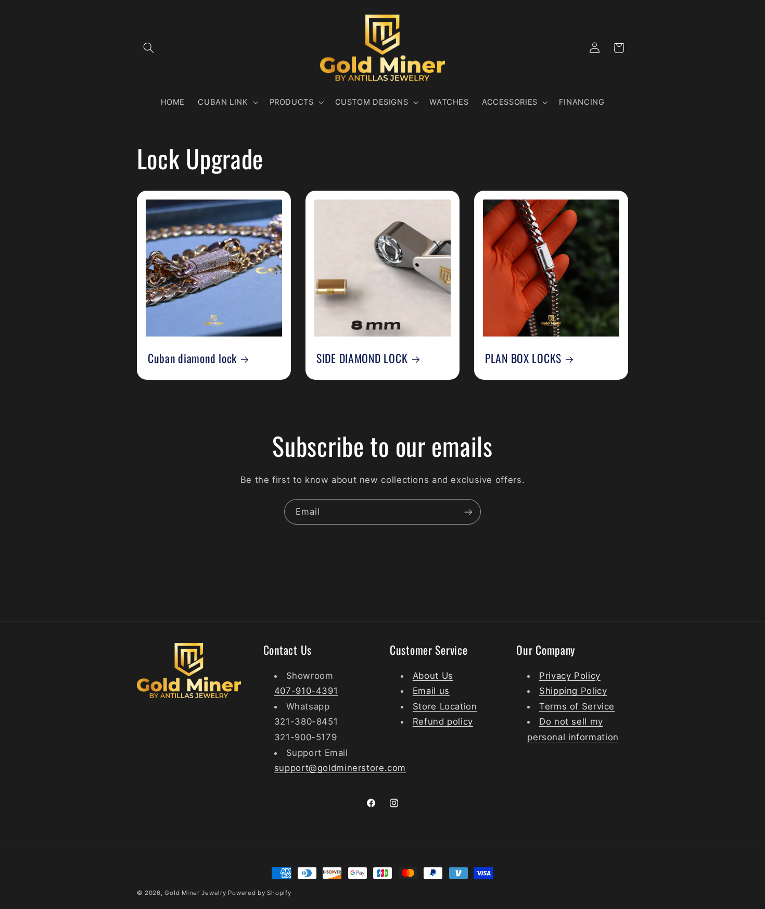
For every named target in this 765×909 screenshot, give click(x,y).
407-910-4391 (306, 690)
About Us (433, 675)
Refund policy (443, 721)
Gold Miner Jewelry (196, 892)
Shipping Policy (573, 690)
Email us (431, 690)
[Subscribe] (468, 512)
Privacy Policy (570, 675)
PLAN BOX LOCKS (523, 358)
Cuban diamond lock (192, 358)
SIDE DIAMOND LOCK (361, 358)
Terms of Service (577, 706)
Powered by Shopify (259, 892)
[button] (149, 48)
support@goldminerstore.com (340, 767)
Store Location (445, 706)
